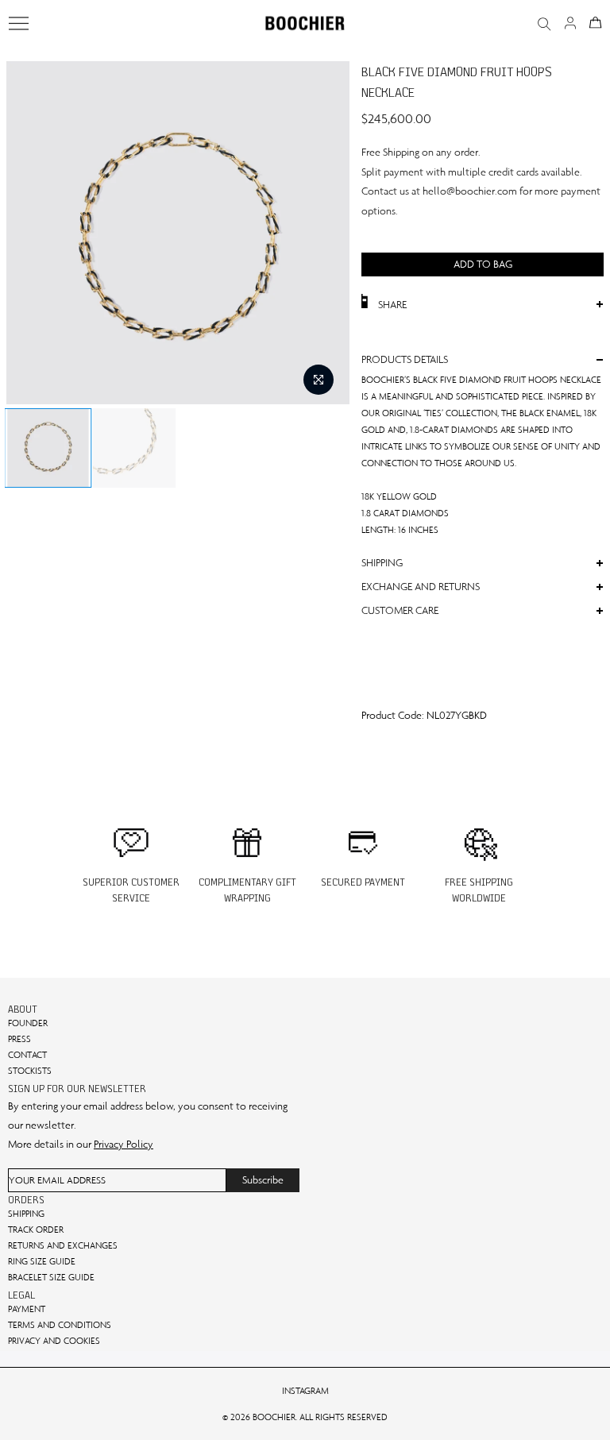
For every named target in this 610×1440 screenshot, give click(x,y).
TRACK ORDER (36, 1229)
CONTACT (27, 1054)
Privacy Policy (123, 1144)
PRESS (19, 1038)
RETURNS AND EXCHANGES (63, 1245)
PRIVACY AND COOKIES (54, 1340)
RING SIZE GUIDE (41, 1261)
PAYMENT (26, 1309)
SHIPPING (26, 1213)
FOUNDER (28, 1023)
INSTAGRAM (305, 1390)
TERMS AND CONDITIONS (59, 1324)
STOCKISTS (30, 1070)
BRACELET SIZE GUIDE (51, 1277)
